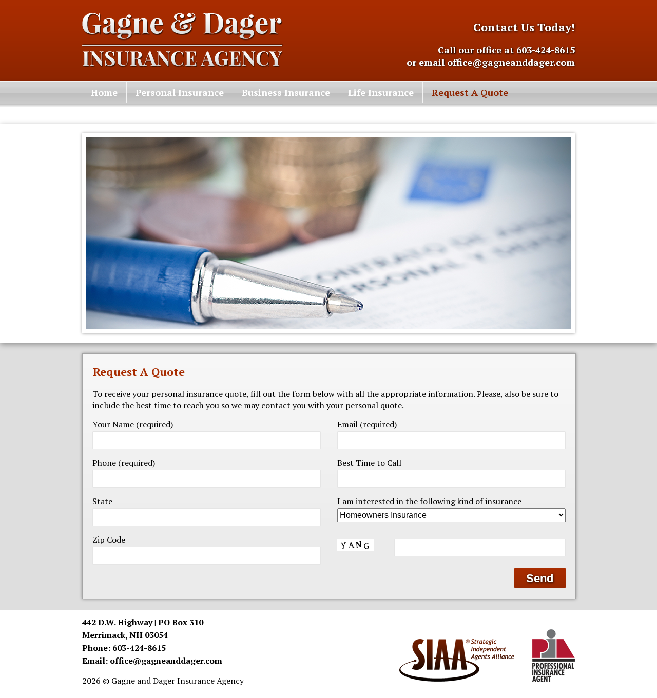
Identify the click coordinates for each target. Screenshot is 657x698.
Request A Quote (470, 92)
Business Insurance (286, 92)
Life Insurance (381, 92)
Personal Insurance (180, 92)
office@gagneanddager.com (511, 62)
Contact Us (116, 113)
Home (104, 92)
